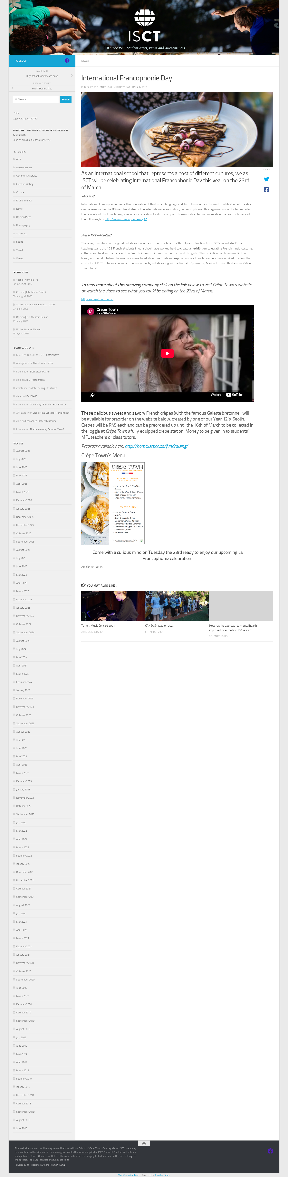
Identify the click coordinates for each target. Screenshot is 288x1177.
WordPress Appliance (129, 1174)
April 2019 (21, 1062)
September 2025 (25, 541)
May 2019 (21, 1053)
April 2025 (21, 583)
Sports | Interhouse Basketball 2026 (35, 304)
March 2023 (22, 773)
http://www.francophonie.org (124, 219)
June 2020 (21, 987)
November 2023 (25, 706)
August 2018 (23, 1120)
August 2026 (23, 450)
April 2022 (21, 839)
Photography (23, 225)
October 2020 (23, 971)
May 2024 (21, 657)
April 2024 (21, 665)
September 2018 (25, 1111)
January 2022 (23, 863)
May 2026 (21, 475)
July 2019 (21, 1037)
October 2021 (23, 888)
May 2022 (21, 830)
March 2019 (22, 1070)
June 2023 (21, 748)
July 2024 (21, 649)
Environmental (24, 200)
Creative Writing (25, 184)
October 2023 (23, 715)
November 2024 (25, 615)
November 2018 (25, 1095)
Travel (19, 250)
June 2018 (21, 1128)
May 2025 (21, 574)
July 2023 (21, 739)
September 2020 (25, 979)
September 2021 (25, 896)
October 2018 (23, 1103)
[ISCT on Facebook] (67, 60)
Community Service (26, 175)
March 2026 (22, 492)
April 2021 (21, 929)
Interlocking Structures (44, 388)
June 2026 (21, 467)
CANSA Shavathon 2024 (159, 625)
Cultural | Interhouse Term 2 (31, 292)
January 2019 (23, 1086)
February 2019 (24, 1078)
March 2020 (22, 996)
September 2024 (25, 632)
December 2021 (25, 872)
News (85, 60)
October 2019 (23, 1012)
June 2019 (21, 1045)
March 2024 (22, 673)
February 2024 (24, 682)
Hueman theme (57, 1164)
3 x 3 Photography (49, 354)
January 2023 (23, 789)
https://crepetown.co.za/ (97, 299)
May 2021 (21, 921)
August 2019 (23, 1029)
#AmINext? (31, 396)
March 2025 (22, 591)
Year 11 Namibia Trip (27, 279)
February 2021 (24, 946)
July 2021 (21, 913)
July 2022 (21, 822)
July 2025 (21, 558)
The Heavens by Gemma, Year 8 (47, 429)
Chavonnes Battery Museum (40, 421)
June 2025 (21, 566)
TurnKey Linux (162, 1174)
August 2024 (23, 640)
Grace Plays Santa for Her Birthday (48, 404)
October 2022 (23, 806)
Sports (19, 241)
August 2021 (23, 905)
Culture (20, 192)
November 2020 (25, 962)
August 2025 (23, 549)
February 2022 (24, 855)
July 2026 (21, 459)
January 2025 (23, 607)
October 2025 (23, 533)
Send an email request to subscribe (32, 139)
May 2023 (21, 756)
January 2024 (23, 690)
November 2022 (25, 797)
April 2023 (21, 764)
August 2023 (23, 731)
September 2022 (25, 814)
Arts (18, 159)
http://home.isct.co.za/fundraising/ (156, 446)
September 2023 (25, 723)
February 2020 (24, 1004)
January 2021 (23, 954)
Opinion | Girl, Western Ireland (32, 317)
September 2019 (25, 1020)
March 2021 (22, 938)
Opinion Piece (23, 217)
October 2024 (23, 624)
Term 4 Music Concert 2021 (98, 625)
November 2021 (25, 880)
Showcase (21, 233)
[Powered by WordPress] (28, 1165)
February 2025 (24, 599)
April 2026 (21, 483)
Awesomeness (24, 167)
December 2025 (25, 516)
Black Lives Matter (43, 363)
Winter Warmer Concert (29, 329)
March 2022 (22, 847)
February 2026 (24, 500)
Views (19, 258)
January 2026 (23, 508)
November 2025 (25, 525)
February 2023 (24, 781)
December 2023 (25, 698)
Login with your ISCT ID (25, 118)
